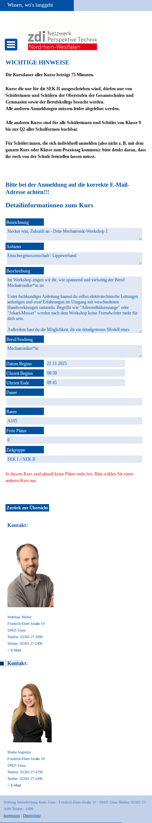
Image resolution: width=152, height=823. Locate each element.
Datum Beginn (19, 363)
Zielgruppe (15, 450)
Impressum (12, 815)
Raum (11, 411)
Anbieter (13, 246)
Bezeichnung (17, 222)
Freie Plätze (16, 430)
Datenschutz (32, 815)
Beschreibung (18, 271)
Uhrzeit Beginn (19, 373)
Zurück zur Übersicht (27, 507)
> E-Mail (14, 650)
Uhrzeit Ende (17, 383)
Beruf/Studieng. (20, 339)
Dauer (11, 392)
